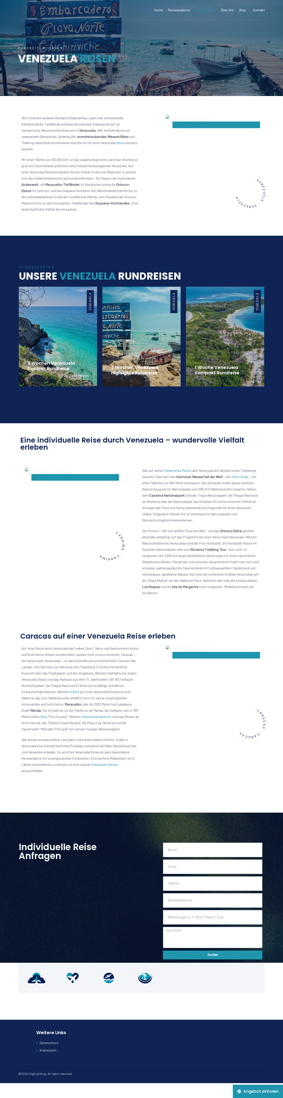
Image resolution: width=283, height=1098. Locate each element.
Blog (242, 10)
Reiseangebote (179, 10)
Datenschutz (49, 1043)
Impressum (48, 1050)
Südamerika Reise (177, 470)
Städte (74, 692)
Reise (120, 143)
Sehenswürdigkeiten (96, 716)
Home (158, 10)
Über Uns (227, 10)
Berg (43, 716)
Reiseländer (204, 10)
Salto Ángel (240, 476)
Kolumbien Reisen (104, 764)
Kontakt (259, 10)
